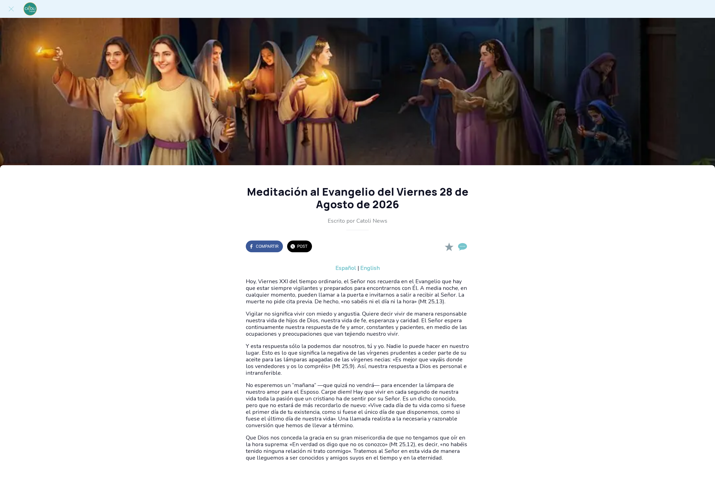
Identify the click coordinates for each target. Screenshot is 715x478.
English (370, 268)
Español (345, 268)
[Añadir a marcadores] (449, 247)
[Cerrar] (11, 9)
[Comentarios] (462, 247)
